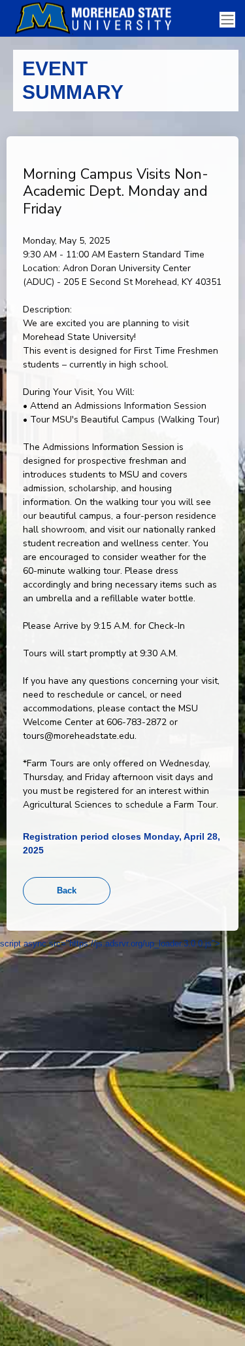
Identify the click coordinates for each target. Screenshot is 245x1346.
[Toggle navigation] (227, 20)
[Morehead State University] (98, 18)
